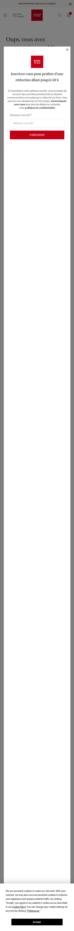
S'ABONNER (37, 134)
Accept (37, 922)
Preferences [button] (33, 911)
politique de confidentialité (40, 107)
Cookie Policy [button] (19, 907)
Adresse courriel (21, 115)
